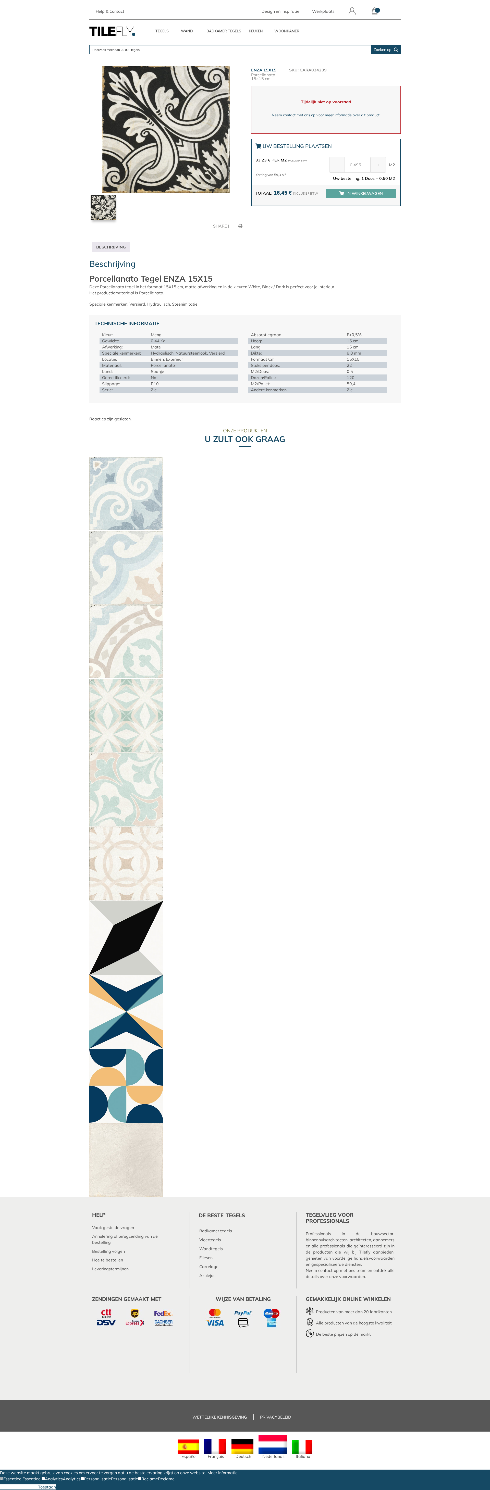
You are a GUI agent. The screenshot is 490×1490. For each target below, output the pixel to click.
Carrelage (208, 1266)
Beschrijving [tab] (111, 246)
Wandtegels (211, 1248)
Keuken (256, 31)
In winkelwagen (365, 193)
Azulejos (207, 1275)
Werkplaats (323, 11)
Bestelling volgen (108, 1251)
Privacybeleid (275, 1417)
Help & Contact (110, 11)
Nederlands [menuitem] (273, 1456)
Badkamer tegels (215, 1230)
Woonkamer (286, 31)
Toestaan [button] (47, 1486)
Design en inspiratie (280, 11)
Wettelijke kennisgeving (219, 1417)
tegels (235, 1215)
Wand (187, 31)
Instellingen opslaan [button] (19, 1486)
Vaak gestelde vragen (113, 1227)
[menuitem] (188, 1449)
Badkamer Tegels (223, 31)
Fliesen (206, 1257)
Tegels (162, 31)
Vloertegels (210, 1239)
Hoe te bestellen (107, 1259)
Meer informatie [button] (222, 1472)
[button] (11, 1479)
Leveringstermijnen (110, 1268)
